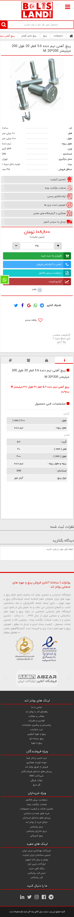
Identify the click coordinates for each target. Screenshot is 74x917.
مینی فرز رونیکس (37, 873)
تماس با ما (36, 707)
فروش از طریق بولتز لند (36, 766)
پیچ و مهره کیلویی (37, 734)
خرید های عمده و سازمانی (36, 813)
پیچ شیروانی (36, 835)
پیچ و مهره (36, 742)
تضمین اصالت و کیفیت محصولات (36, 808)
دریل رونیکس (36, 826)
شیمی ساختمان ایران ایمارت (36, 855)
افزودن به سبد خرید (51, 256)
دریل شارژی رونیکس (36, 831)
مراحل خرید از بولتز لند (36, 822)
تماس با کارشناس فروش (48, 264)
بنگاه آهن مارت (36, 868)
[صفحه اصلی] (71, 36)
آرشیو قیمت (55, 281)
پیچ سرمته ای (36, 738)
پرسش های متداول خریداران (36, 817)
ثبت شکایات (36, 729)
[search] (3, 24)
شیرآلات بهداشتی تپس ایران (36, 850)
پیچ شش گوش (28, 35)
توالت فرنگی (36, 780)
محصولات (58, 35)
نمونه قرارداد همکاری (36, 762)
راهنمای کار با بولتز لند (36, 711)
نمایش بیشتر (10, 632)
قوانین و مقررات (36, 720)
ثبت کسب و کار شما (36, 758)
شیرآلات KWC (36, 775)
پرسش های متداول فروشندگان (36, 771)
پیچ (45, 35)
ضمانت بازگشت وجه (36, 804)
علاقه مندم (31, 320)
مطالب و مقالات (36, 716)
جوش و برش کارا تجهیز (36, 859)
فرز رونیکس (37, 877)
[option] (37, 84)
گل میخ (36, 784)
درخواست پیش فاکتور (50, 273)
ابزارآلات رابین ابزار (37, 864)
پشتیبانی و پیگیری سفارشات (36, 725)
